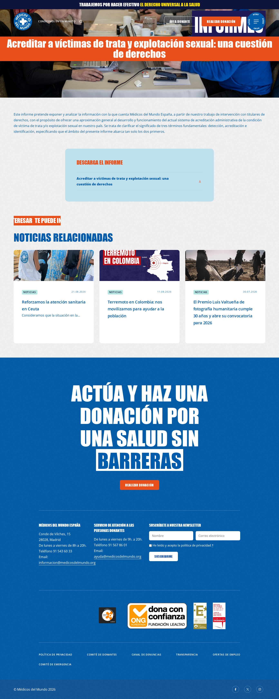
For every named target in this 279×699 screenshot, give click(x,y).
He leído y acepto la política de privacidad (182, 545)
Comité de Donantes (102, 654)
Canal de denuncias (146, 654)
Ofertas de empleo (226, 654)
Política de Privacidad (55, 654)
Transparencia (187, 654)
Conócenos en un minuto (56, 21)
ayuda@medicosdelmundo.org (117, 556)
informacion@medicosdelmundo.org (67, 562)
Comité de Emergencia (55, 664)
